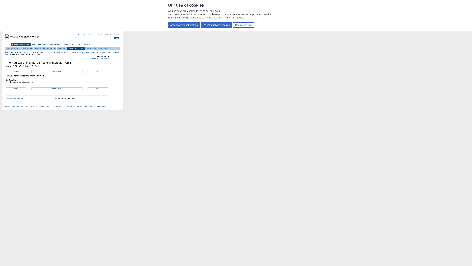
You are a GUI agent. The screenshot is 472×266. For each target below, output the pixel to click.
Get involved (70, 44)
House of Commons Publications (83, 52)
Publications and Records (61, 52)
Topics (106, 48)
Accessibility (81, 35)
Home (8, 44)
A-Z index (8, 106)
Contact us (117, 35)
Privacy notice (78, 106)
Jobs (48, 106)
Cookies (90, 35)
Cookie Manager (101, 106)
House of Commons (13, 48)
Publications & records (76, 48)
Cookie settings (243, 25)
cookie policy (236, 17)
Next (97, 72)
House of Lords (27, 48)
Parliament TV (91, 48)
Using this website (57, 106)
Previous (16, 72)
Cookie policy (89, 106)
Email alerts (99, 35)
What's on (37, 48)
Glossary (16, 106)
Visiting (79, 44)
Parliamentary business (21, 44)
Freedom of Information (37, 106)
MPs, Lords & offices (40, 44)
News (100, 48)
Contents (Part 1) (57, 72)
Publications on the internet (99, 59)
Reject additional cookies (216, 25)
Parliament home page (23, 52)
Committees (61, 48)
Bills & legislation (49, 48)
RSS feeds (108, 35)
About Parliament (57, 44)
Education (88, 44)
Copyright (69, 106)
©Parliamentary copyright (15, 99)
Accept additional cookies (184, 25)
